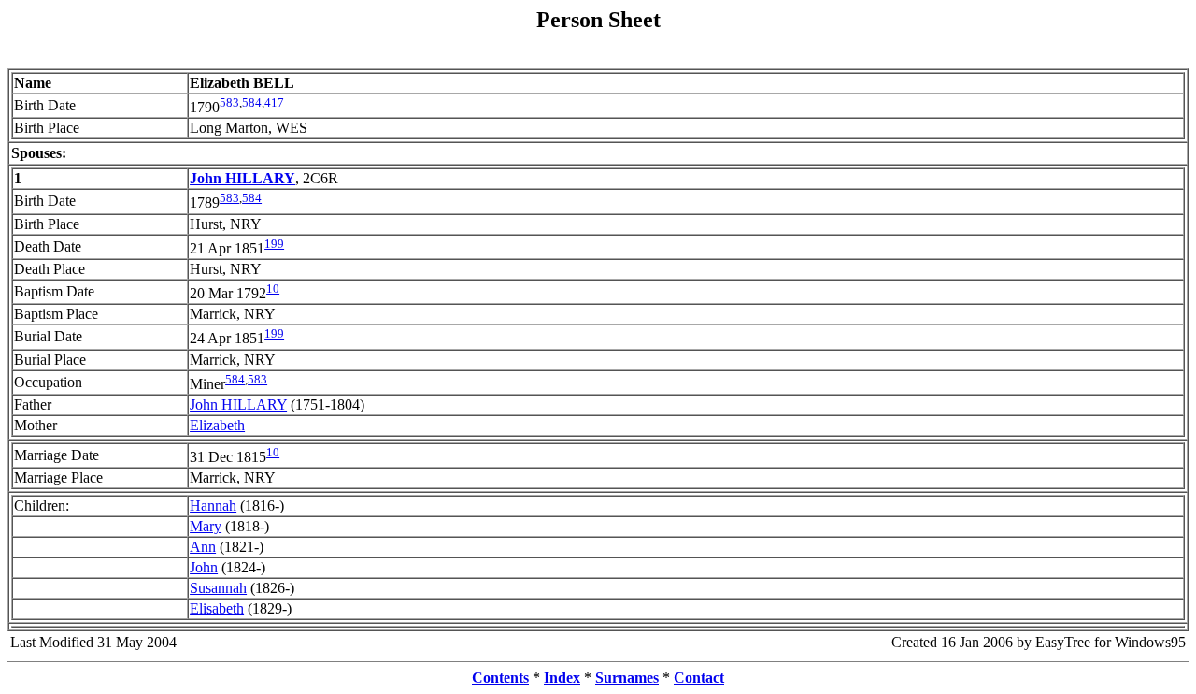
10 (272, 289)
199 (274, 244)
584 (252, 102)
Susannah (218, 588)
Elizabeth (217, 425)
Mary (205, 526)
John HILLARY (238, 404)
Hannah (213, 505)
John (204, 567)
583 (229, 102)
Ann (203, 547)
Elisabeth (217, 608)
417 (274, 102)
